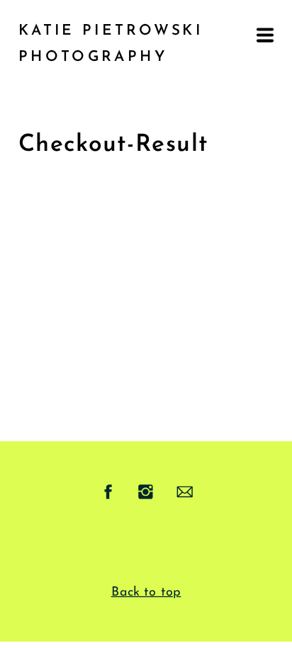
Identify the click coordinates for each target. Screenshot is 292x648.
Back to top (146, 592)
